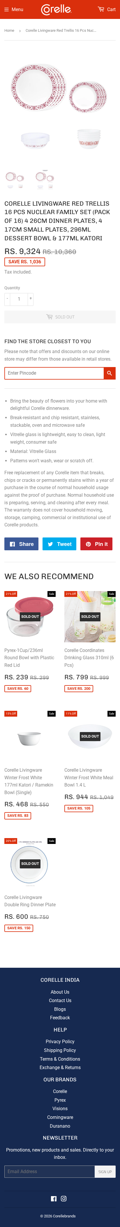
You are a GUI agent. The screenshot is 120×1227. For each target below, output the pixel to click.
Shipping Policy (60, 1050)
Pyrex (60, 1100)
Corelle (60, 1091)
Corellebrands (64, 1216)
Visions (60, 1108)
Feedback (60, 1017)
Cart (111, 9)
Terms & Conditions (60, 1059)
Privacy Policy (60, 1041)
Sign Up (105, 1172)
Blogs (60, 1009)
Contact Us (60, 1000)
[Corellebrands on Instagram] (64, 1199)
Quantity (12, 287)
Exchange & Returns (60, 1067)
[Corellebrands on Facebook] (54, 1199)
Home (9, 30)
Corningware (60, 1117)
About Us (60, 992)
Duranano (60, 1126)
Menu (17, 9)
